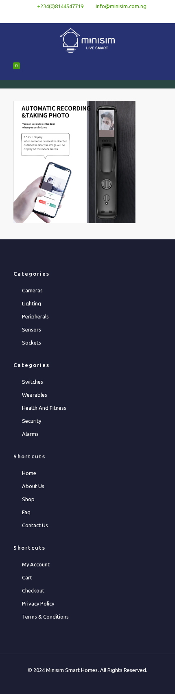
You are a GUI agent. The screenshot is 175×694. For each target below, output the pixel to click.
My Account (36, 564)
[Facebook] (77, 16)
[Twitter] (87, 16)
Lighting (31, 303)
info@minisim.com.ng (121, 6)
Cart (27, 577)
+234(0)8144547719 (60, 6)
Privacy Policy (38, 603)
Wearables (34, 395)
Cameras (32, 290)
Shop (28, 499)
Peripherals (35, 316)
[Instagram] (109, 16)
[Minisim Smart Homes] (87, 39)
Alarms (30, 434)
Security (31, 421)
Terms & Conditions (45, 616)
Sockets (31, 342)
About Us (33, 486)
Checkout (33, 590)
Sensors (31, 329)
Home (29, 473)
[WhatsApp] (66, 16)
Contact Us (35, 525)
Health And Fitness (44, 408)
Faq (26, 512)
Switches (32, 382)
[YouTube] (98, 16)
